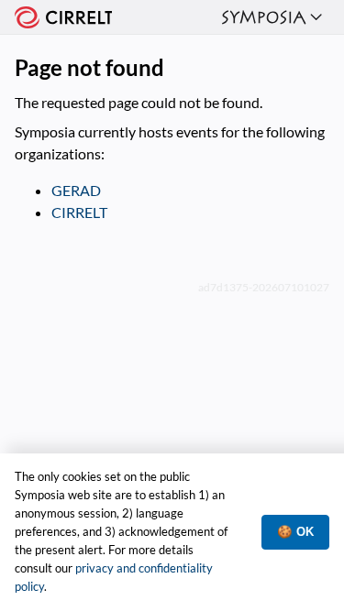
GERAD (76, 190)
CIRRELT (79, 212)
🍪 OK (295, 532)
